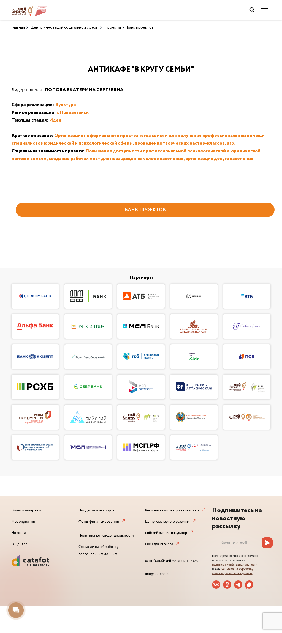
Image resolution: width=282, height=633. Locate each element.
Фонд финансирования (98, 521)
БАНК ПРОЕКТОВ (145, 210)
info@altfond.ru (157, 573)
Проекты (112, 27)
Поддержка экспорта (96, 510)
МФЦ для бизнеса (159, 544)
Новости (19, 532)
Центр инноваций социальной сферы (65, 27)
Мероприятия (23, 521)
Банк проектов (140, 27)
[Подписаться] (267, 542)
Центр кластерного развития (167, 521)
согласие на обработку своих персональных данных (232, 570)
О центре (20, 543)
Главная (18, 27)
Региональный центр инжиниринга (172, 510)
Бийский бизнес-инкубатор (166, 532)
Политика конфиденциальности (106, 535)
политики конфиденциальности (234, 564)
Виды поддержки (26, 510)
